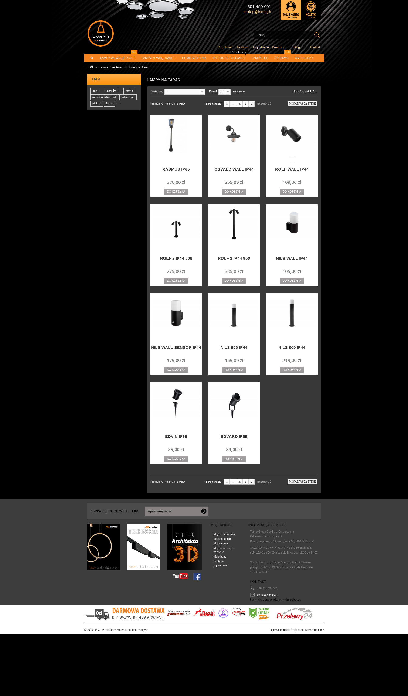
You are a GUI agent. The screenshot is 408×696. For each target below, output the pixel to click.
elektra (96, 103)
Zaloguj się (291, 10)
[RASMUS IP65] (176, 135)
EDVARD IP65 (234, 436)
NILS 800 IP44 (291, 347)
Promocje (278, 47)
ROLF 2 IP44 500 (176, 258)
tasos (109, 103)
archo (129, 90)
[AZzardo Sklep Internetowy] (124, 33)
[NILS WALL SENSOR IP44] (176, 313)
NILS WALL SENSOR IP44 (176, 347)
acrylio (111, 90)
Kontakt (314, 47)
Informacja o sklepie (267, 525)
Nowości (243, 47)
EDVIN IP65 (176, 436)
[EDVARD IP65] (234, 402)
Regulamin (225, 47)
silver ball (128, 97)
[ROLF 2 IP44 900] (234, 224)
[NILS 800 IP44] (292, 313)
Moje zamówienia (224, 534)
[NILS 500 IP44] (234, 313)
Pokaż (213, 91)
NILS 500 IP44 (234, 347)
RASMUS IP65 (176, 169)
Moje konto (221, 525)
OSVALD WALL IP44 (234, 169)
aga (94, 90)
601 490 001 (259, 6)
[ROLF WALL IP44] (292, 135)
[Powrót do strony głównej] (91, 67)
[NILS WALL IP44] (292, 224)
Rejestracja (261, 47)
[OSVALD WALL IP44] (234, 135)
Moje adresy (221, 543)
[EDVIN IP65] (176, 402)
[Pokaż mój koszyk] (311, 10)
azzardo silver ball (104, 97)
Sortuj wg (156, 91)
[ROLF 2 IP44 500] (176, 224)
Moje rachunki (222, 538)
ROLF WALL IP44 (292, 169)
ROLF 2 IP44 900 (234, 258)
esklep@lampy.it (267, 594)
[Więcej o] (102, 89)
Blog (297, 47)
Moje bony (220, 556)
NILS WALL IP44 (292, 258)
